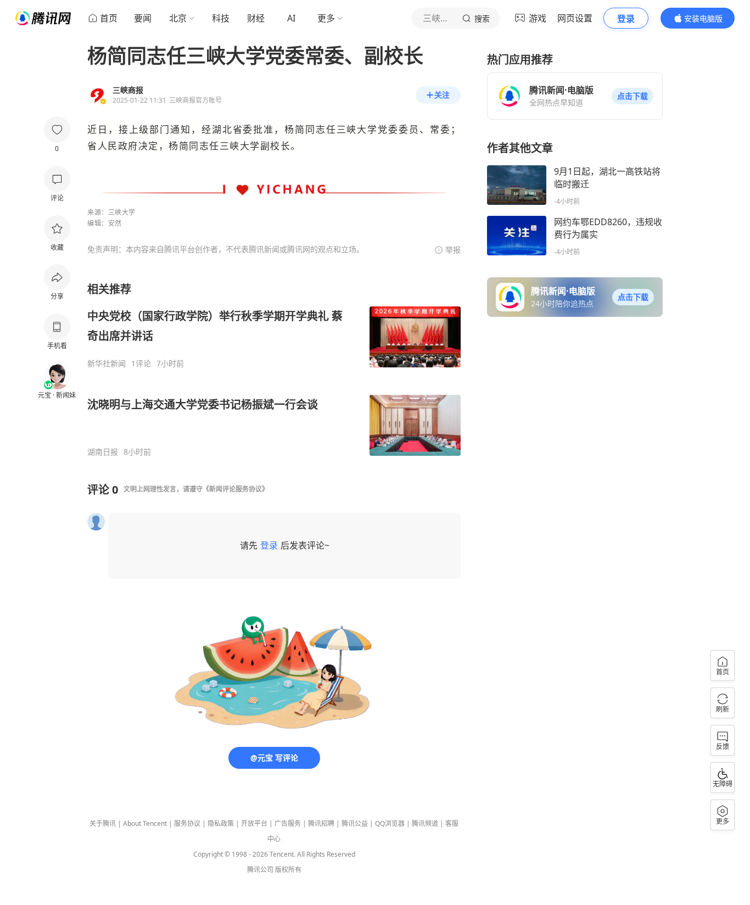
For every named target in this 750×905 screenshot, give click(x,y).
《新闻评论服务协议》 (235, 489)
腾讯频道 (425, 823)
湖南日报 (102, 452)
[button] (632, 96)
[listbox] (274, 369)
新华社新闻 (106, 363)
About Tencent (145, 823)
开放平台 (254, 823)
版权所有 (288, 869)
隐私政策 (221, 823)
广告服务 (288, 823)
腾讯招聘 (321, 823)
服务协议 (187, 823)
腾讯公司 (260, 869)
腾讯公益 (355, 823)
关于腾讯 (102, 823)
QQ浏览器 (390, 823)
